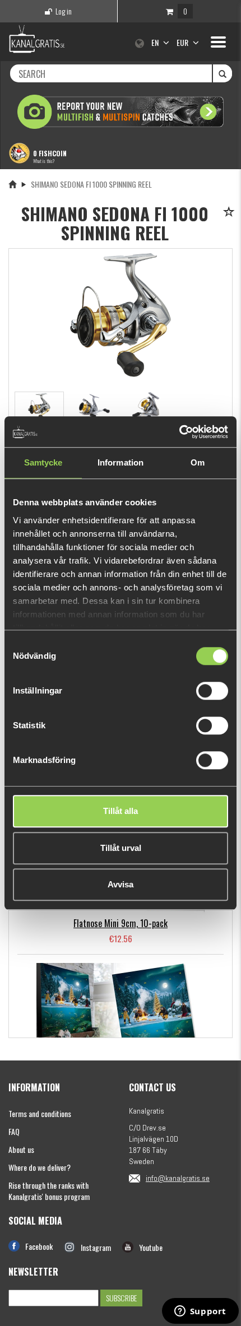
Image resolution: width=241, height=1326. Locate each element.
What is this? (43, 160)
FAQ (14, 1131)
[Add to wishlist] (230, 212)
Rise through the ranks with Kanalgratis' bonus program (49, 1190)
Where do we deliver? (39, 1167)
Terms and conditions (39, 1113)
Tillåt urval (120, 848)
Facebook (39, 1246)
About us (21, 1149)
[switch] (212, 691)
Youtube (151, 1247)
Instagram (96, 1247)
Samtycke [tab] (43, 462)
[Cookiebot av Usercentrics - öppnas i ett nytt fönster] (179, 432)
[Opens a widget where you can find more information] (200, 1312)
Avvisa (120, 884)
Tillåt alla (120, 811)
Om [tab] (198, 462)
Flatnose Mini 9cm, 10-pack (120, 923)
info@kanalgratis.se (178, 1178)
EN (155, 42)
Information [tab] (120, 462)
